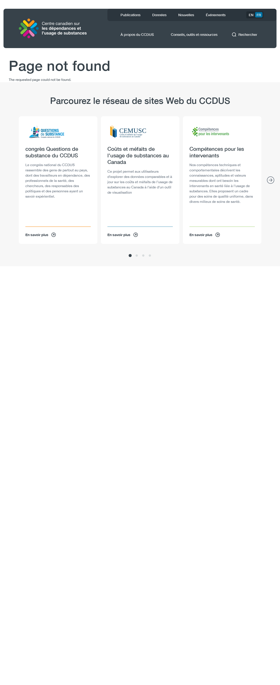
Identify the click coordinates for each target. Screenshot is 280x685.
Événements (216, 15)
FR (259, 15)
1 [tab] (130, 256)
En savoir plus (36, 235)
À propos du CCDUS (137, 34)
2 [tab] (137, 256)
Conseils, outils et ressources (194, 34)
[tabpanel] (58, 180)
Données (159, 15)
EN (251, 15)
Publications (130, 15)
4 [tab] (150, 256)
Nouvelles (186, 15)
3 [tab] (143, 256)
